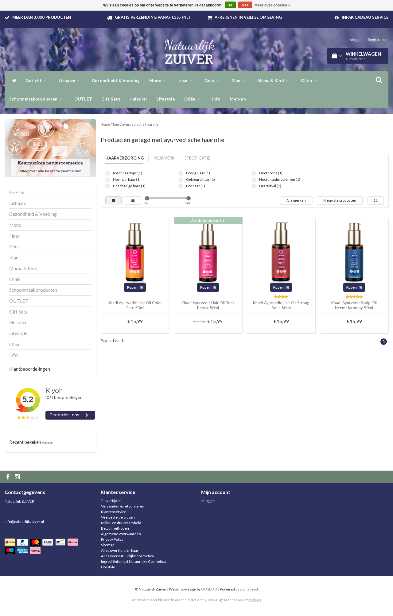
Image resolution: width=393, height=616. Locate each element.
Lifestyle (166, 99)
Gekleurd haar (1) (180, 179)
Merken (238, 99)
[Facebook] (8, 477)
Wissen (47, 442)
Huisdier (138, 99)
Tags (116, 124)
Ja (230, 5)
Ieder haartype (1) (107, 173)
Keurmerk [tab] (164, 158)
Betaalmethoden (115, 528)
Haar (183, 80)
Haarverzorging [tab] (124, 158)
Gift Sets (110, 99)
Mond (156, 80)
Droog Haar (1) (180, 173)
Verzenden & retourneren (122, 506)
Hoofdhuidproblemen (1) (253, 179)
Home (105, 124)
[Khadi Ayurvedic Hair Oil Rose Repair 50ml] (208, 250)
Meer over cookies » (272, 5)
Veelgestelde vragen (118, 517)
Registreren (377, 39)
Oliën (307, 80)
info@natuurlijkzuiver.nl (24, 521)
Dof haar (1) (180, 186)
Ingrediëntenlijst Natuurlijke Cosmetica (133, 561)
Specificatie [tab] (197, 158)
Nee (245, 5)
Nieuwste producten (339, 200)
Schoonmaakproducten (34, 99)
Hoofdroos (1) (253, 173)
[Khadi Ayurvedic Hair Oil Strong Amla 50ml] (281, 250)
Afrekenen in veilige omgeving (248, 17)
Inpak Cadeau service (365, 17)
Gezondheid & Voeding (116, 80)
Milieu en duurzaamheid (121, 522)
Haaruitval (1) (253, 186)
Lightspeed (249, 589)
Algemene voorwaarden (121, 533)
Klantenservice (113, 511)
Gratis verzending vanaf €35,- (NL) (152, 17)
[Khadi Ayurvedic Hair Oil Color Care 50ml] (135, 250)
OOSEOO (209, 589)
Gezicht (34, 80)
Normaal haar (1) (107, 179)
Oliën (190, 99)
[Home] (13, 80)
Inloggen (356, 39)
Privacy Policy (112, 539)
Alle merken (296, 200)
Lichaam (67, 80)
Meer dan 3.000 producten (41, 17)
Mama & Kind (271, 80)
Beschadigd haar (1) (107, 186)
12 (375, 200)
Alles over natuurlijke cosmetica (127, 556)
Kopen (132, 287)
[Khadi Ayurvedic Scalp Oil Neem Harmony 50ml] (354, 250)
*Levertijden (111, 500)
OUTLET (83, 99)
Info (216, 99)
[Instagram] (18, 477)
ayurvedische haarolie (140, 124)
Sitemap (107, 545)
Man (236, 80)
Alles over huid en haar (119, 550)
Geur (210, 80)
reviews (254, 600)
